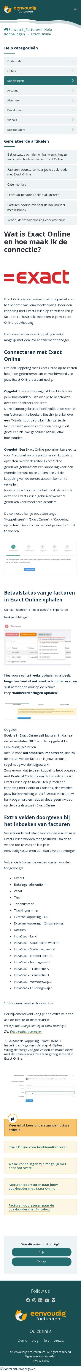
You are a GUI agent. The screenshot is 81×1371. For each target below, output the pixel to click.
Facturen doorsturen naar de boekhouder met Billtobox (36, 207)
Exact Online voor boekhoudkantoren (33, 195)
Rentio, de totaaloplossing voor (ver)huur (36, 220)
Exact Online (41, 34)
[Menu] (75, 9)
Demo (22, 1340)
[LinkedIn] (40, 1300)
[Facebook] (28, 1300)
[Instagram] (34, 1300)
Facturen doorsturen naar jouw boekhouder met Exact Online (38, 171)
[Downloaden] (32, 705)
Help (45, 1340)
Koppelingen (14, 34)
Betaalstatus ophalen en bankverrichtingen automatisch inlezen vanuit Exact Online (37, 156)
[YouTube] (46, 1300)
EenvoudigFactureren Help (30, 29)
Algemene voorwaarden (40, 1356)
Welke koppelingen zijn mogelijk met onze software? (37, 1166)
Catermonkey (16, 184)
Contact (59, 1341)
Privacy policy (40, 1361)
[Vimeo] (53, 1300)
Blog (34, 1340)
